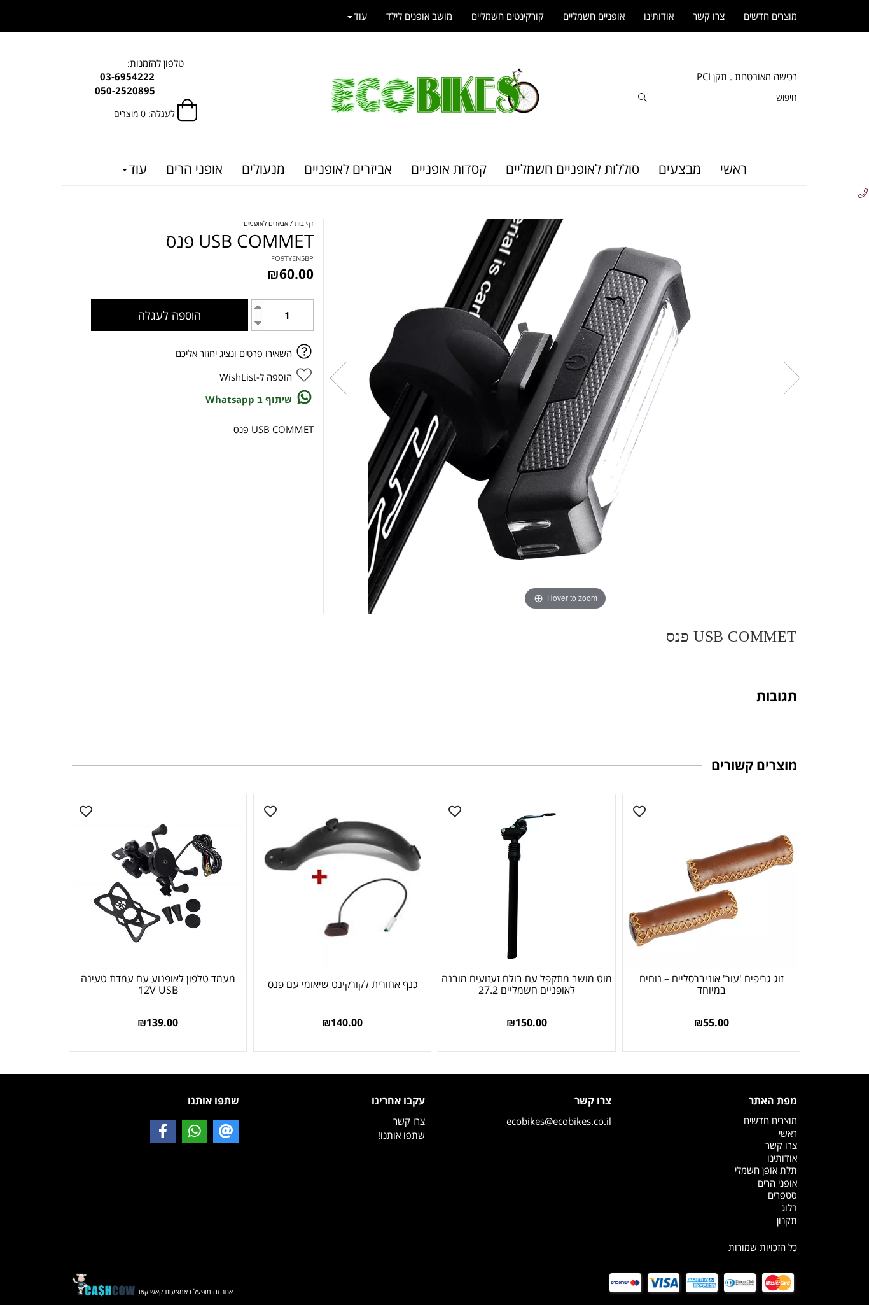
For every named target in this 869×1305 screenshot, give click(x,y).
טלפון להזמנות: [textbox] (155, 77)
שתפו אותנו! (401, 1135)
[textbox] (714, 1220)
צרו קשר (709, 16)
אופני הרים (194, 169)
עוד (138, 169)
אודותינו (659, 16)
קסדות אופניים (449, 169)
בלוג (789, 1207)
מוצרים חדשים (770, 16)
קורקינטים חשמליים (507, 16)
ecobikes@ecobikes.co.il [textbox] (558, 1110)
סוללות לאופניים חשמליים (572, 169)
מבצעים (679, 169)
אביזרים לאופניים (348, 169)
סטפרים (782, 1195)
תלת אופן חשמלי (766, 1170)
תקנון (787, 1220)
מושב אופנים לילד (419, 16)
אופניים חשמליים (594, 16)
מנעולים (263, 169)
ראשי (733, 169)
